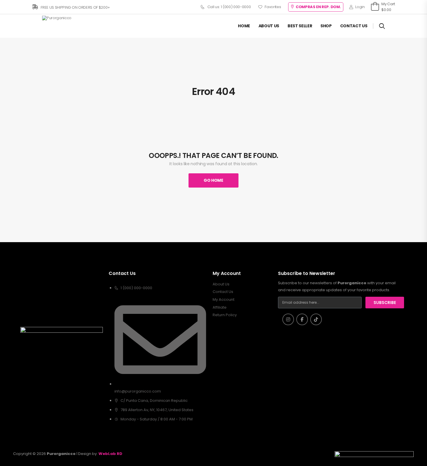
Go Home (213, 180)
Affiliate (220, 307)
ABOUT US (269, 26)
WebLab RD (110, 453)
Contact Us (223, 291)
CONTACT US (353, 26)
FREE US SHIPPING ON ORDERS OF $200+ (75, 7)
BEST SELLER (300, 26)
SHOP (326, 26)
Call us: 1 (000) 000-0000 (229, 7)
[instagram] (288, 319)
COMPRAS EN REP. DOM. (318, 7)
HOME (244, 26)
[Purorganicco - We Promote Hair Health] (64, 26)
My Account (223, 299)
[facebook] (302, 319)
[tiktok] (316, 319)
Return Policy (225, 315)
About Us (221, 284)
